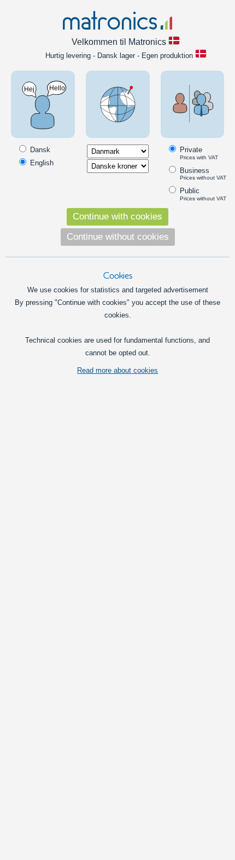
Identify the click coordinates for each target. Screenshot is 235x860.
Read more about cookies (117, 370)
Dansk (39, 150)
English (41, 163)
